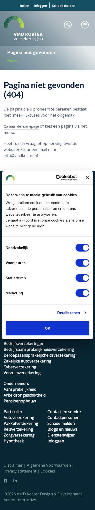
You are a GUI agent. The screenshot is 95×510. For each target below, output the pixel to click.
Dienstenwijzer (61, 435)
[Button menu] (85, 24)
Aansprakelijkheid (20, 389)
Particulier (13, 411)
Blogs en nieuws (62, 429)
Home (12, 60)
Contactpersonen (63, 417)
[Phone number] (68, 24)
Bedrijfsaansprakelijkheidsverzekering (39, 349)
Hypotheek (14, 441)
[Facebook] (5, 480)
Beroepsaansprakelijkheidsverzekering (40, 355)
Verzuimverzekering (22, 372)
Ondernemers (16, 383)
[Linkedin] (15, 480)
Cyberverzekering (20, 367)
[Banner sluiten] (87, 177)
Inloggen (40, 5)
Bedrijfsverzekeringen (24, 343)
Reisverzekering (18, 429)
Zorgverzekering (19, 435)
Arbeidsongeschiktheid (25, 395)
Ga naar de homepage (21, 126)
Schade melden (63, 5)
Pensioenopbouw (20, 401)
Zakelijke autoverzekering (27, 361)
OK (47, 328)
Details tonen (68, 313)
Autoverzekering (19, 417)
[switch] (82, 263)
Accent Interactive (20, 499)
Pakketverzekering (21, 423)
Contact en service (64, 411)
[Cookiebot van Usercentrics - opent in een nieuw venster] (57, 178)
